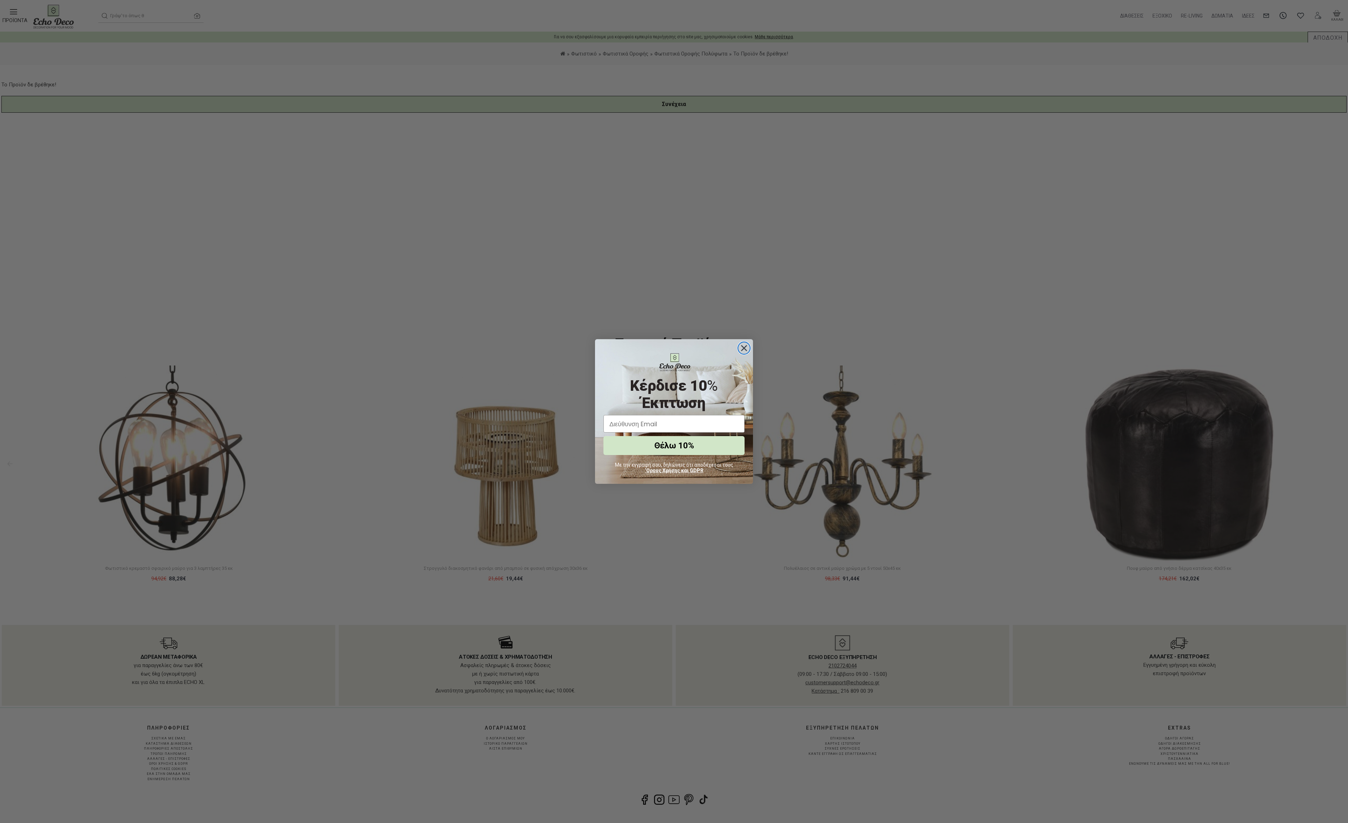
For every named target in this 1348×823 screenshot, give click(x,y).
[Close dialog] (744, 348)
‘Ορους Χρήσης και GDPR (674, 470)
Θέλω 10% (674, 445)
